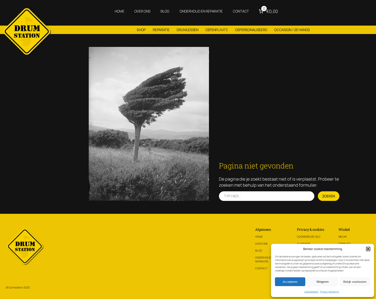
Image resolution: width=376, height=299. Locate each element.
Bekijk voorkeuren (354, 281)
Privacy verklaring (329, 291)
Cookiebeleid (311, 291)
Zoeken (328, 196)
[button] (368, 249)
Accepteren (290, 281)
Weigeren (322, 281)
